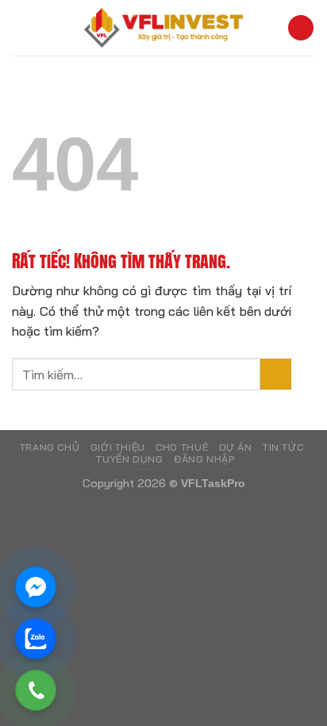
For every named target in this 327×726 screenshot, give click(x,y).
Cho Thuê (182, 447)
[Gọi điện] (36, 690)
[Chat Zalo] (36, 639)
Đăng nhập (204, 459)
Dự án (235, 447)
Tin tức (283, 447)
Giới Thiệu (117, 447)
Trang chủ (50, 447)
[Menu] (301, 28)
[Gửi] (275, 374)
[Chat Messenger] (36, 587)
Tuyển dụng (129, 459)
